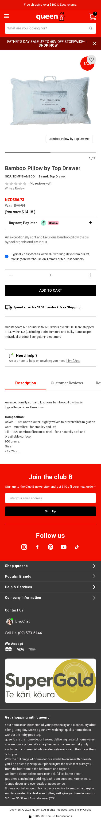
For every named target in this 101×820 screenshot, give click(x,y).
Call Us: (23, 633)
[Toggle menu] (6, 16)
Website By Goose (80, 809)
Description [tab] (25, 383)
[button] (50, 223)
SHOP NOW (48, 45)
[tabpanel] (50, 100)
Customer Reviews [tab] (67, 383)
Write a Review (15, 188)
